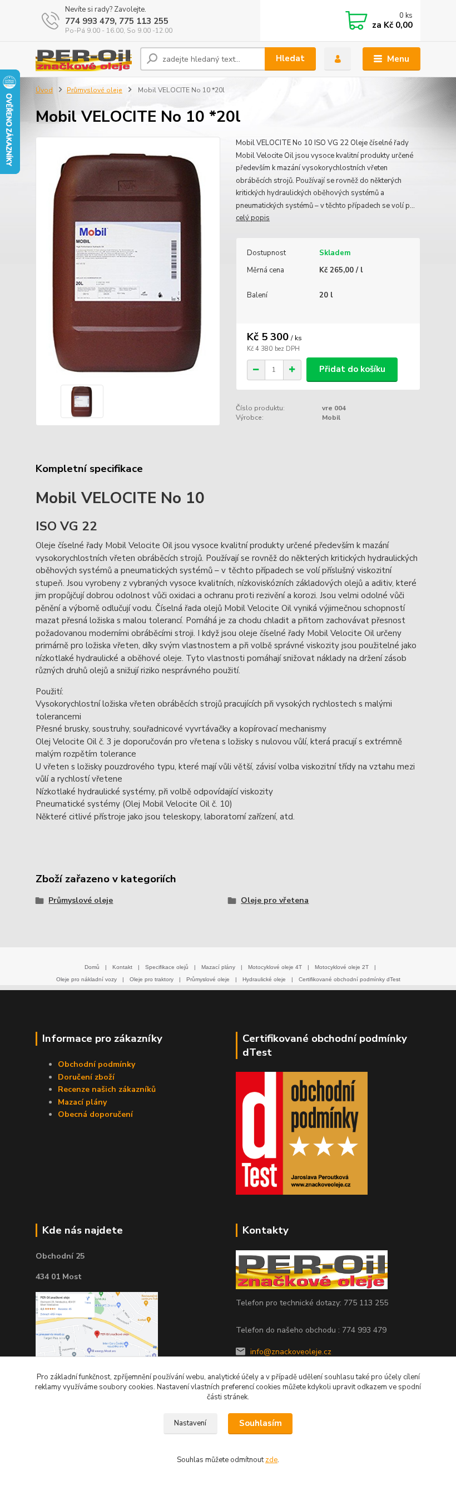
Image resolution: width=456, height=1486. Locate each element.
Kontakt (122, 967)
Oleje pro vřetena (275, 900)
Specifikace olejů (167, 967)
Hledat (290, 58)
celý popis (253, 218)
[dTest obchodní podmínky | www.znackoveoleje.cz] (302, 1132)
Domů (92, 967)
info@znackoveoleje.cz (290, 1351)
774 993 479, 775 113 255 (116, 21)
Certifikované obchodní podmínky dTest (349, 979)
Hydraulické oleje (264, 979)
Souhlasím (260, 1423)
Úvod (44, 90)
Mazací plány (218, 967)
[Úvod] (84, 59)
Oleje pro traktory (152, 979)
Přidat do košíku (352, 369)
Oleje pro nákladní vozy (86, 979)
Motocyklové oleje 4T (275, 967)
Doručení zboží (86, 1077)
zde (271, 1460)
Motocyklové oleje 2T (342, 967)
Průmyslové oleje (94, 90)
